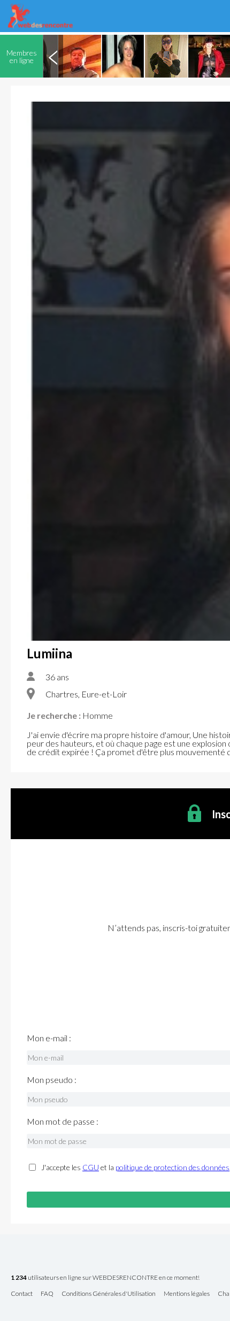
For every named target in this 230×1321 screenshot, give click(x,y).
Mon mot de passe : (62, 1121)
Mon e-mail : (49, 1038)
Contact (22, 1294)
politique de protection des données (172, 1167)
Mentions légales (187, 1294)
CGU (90, 1167)
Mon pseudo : (51, 1080)
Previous (53, 56)
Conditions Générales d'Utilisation (109, 1294)
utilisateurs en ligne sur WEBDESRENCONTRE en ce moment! (105, 1277)
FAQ (47, 1294)
